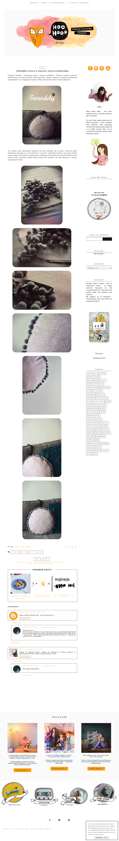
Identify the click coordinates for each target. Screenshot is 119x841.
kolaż (89, 401)
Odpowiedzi (17, 623)
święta (94, 454)
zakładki (90, 447)
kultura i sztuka (100, 404)
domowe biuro (105, 387)
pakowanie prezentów (94, 419)
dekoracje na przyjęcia (95, 383)
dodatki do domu (92, 387)
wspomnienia (100, 436)
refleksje (90, 429)
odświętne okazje (93, 415)
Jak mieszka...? (92, 373)
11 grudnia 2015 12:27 (34, 649)
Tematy (44, 2)
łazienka (105, 450)
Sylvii (21, 649)
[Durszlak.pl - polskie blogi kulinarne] (99, 358)
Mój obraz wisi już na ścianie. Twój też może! (96, 756)
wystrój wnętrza (35, 552)
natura (102, 411)
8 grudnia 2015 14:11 (37, 612)
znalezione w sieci (93, 450)
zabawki (105, 443)
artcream (102, 373)
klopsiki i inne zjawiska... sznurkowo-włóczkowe (20, 597)
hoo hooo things (102, 397)
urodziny (98, 433)
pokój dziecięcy (92, 422)
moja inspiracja (92, 411)
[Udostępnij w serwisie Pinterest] (75, 547)
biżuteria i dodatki (93, 376)
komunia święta (98, 401)
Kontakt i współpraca (80, 2)
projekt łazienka (93, 425)
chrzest (103, 380)
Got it (106, 837)
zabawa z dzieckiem (94, 443)
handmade (15, 552)
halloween (90, 397)
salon (98, 429)
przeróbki (104, 425)
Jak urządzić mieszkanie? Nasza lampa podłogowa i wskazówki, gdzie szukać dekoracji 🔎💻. (22, 757)
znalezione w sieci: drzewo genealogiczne (28, 563)
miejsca (102, 408)
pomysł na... (104, 422)
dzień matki (91, 394)
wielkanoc (90, 436)
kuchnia (90, 404)
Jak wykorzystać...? (58, 2)
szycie (23, 552)
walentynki (106, 433)
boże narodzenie (92, 380)
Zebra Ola (23, 612)
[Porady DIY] (99, 353)
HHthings (34, 2)
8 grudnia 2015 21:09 (49, 627)
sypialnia (105, 429)
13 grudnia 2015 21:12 (50, 665)
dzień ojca (100, 394)
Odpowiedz (24, 618)
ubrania (90, 433)
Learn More (99, 837)
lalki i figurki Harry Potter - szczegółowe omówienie (59, 756)
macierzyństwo (92, 408)
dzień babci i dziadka (94, 390)
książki (108, 401)
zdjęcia (97, 447)
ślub (88, 454)
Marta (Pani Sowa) (30, 627)
